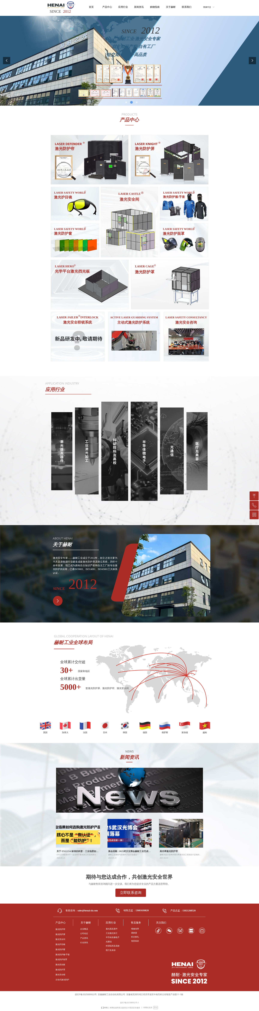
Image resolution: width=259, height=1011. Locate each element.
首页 (91, 7)
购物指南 (155, 7)
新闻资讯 (139, 7)
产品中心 (107, 7)
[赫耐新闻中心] (129, 790)
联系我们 (186, 7)
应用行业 (123, 7)
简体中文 (207, 7)
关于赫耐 (171, 7)
